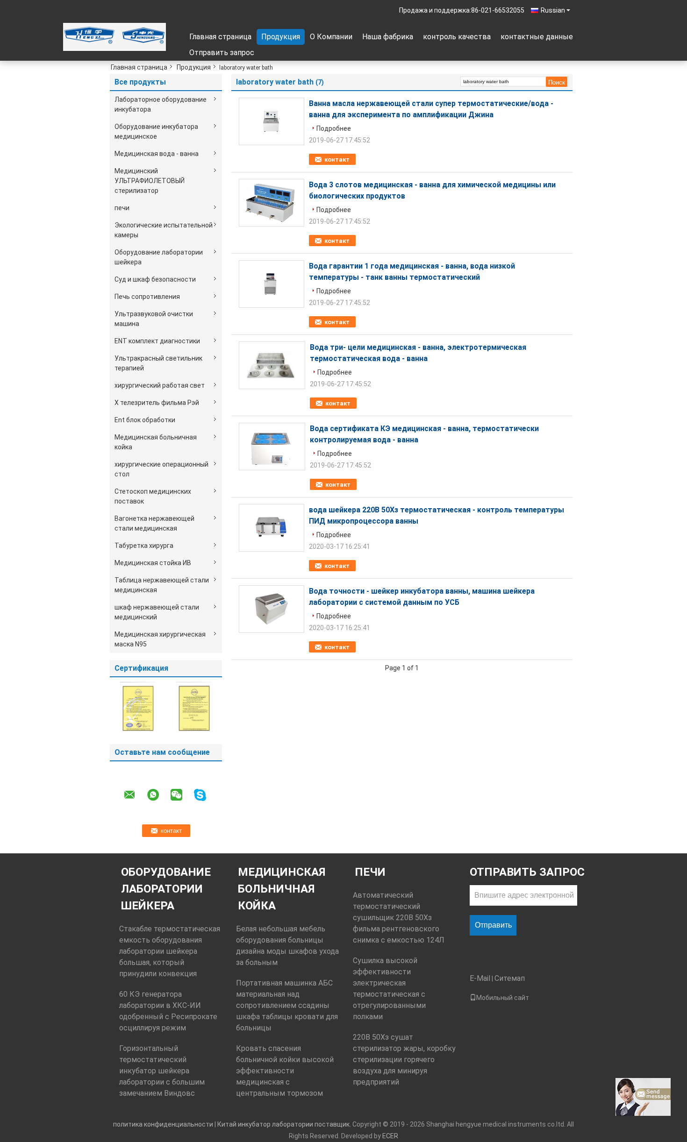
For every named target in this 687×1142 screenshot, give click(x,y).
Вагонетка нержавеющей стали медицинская (154, 523)
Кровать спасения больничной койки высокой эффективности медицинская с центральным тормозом (285, 1071)
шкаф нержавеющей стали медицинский (156, 612)
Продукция (280, 36)
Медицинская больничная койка (155, 442)
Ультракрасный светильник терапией (158, 363)
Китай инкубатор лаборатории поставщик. (284, 1124)
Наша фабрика (387, 36)
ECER (390, 1136)
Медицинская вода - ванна (156, 153)
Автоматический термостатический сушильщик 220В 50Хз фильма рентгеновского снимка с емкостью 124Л (398, 917)
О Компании (331, 36)
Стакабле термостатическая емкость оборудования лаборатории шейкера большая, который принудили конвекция (169, 951)
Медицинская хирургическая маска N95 (160, 639)
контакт (337, 159)
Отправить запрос (221, 52)
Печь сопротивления (147, 296)
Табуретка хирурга (143, 545)
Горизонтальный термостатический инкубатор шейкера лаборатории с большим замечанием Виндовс (162, 1071)
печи (121, 208)
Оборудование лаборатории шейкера (158, 257)
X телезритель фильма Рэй (156, 402)
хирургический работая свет (159, 385)
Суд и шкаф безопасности (155, 279)
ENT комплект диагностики (157, 341)
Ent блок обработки (144, 420)
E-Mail (480, 978)
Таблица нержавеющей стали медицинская (161, 585)
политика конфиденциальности (163, 1124)
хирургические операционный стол (161, 469)
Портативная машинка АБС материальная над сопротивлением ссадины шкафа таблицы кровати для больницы (287, 1005)
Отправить (493, 925)
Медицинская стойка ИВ (152, 563)
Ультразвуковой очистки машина (153, 318)
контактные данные (537, 36)
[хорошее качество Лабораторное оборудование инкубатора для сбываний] (138, 706)
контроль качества (457, 36)
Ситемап (509, 978)
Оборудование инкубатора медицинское (156, 131)
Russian (553, 10)
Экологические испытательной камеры (163, 230)
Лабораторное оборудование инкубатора (160, 104)
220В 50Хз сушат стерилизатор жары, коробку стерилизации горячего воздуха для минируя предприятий (404, 1059)
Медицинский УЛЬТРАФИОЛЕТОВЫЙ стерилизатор (149, 180)
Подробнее (333, 128)
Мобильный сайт (502, 997)
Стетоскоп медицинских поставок (152, 496)
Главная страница (220, 36)
